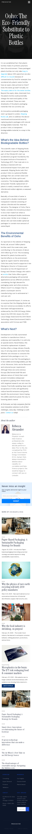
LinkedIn (15, 475)
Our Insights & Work (16, 512)
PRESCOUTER (6, 2)
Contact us (9, 412)
